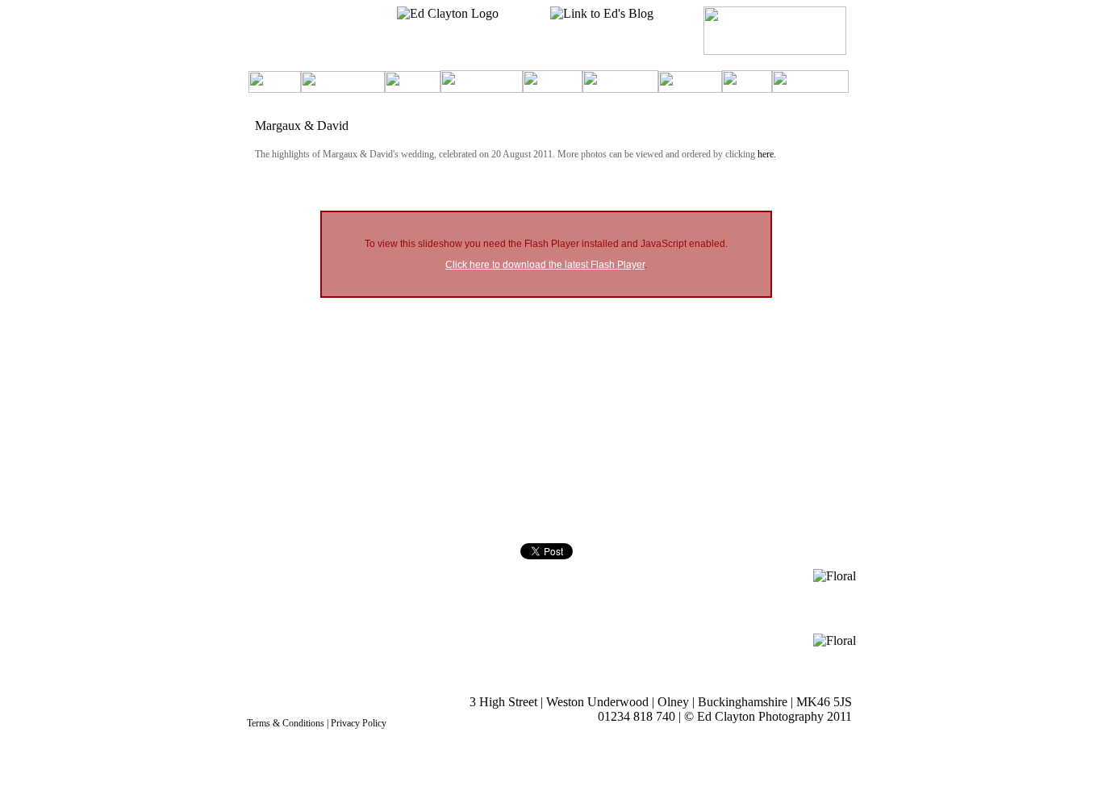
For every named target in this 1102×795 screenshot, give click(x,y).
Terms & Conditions (285, 723)
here (766, 154)
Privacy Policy (358, 723)
